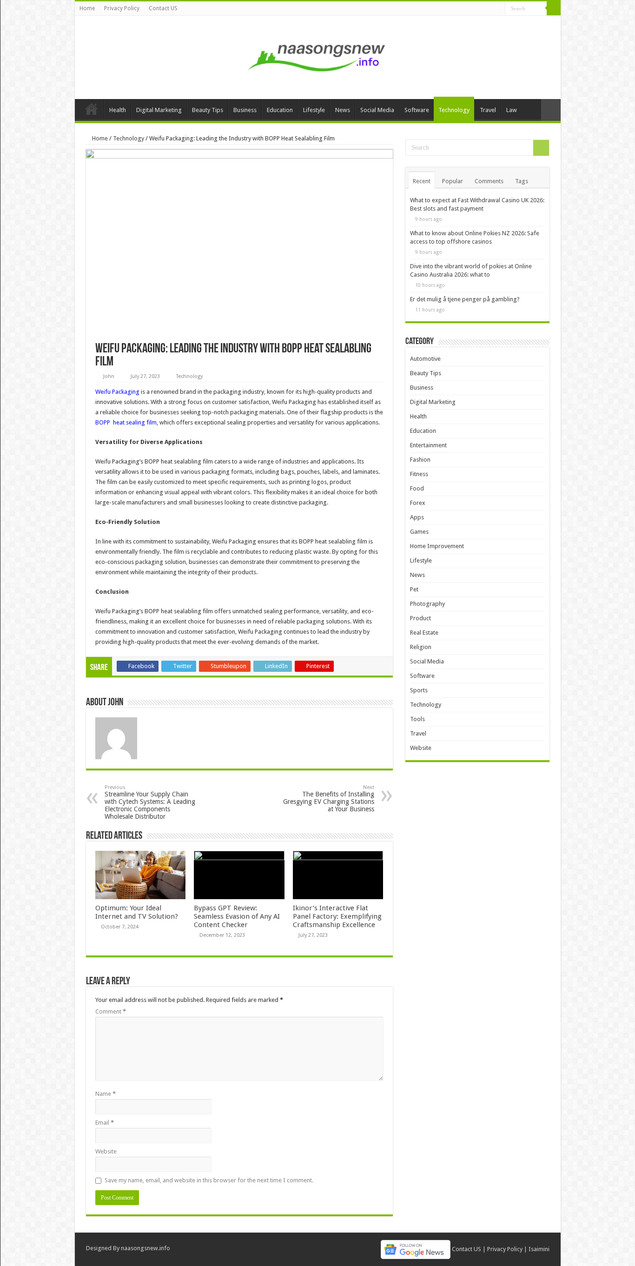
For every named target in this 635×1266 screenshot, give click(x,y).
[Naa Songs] (317, 56)
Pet (414, 589)
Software (416, 109)
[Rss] (498, 8)
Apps (417, 517)
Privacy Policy (121, 8)
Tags (521, 181)
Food (417, 488)
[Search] (554, 8)
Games (419, 531)
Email (104, 1122)
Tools (417, 719)
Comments (489, 181)
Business (245, 109)
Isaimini (539, 1249)
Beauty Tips (207, 109)
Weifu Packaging (117, 391)
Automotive (425, 358)
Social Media (377, 109)
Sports (419, 690)
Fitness (419, 474)
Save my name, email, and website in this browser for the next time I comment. (209, 1180)
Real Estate (424, 632)
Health (117, 109)
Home (87, 8)
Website (106, 1151)
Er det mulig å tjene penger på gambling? (465, 299)
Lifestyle (314, 109)
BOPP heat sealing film (126, 422)
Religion (420, 646)
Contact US (163, 8)
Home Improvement (437, 546)
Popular (452, 181)
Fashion (420, 459)
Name (105, 1093)
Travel (488, 109)
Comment (110, 1011)
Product (420, 618)
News (342, 109)
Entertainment (428, 445)
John (108, 376)
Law (511, 109)
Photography (427, 603)
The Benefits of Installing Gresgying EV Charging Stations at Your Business (328, 798)
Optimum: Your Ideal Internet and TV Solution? (136, 912)
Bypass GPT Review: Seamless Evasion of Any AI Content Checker (237, 916)
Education (280, 109)
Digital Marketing (159, 109)
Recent (421, 181)
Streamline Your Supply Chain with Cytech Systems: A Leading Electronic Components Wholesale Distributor (150, 802)
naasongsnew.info (145, 1248)
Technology (454, 109)
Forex (417, 502)
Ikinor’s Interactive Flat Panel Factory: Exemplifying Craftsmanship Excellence (337, 916)
